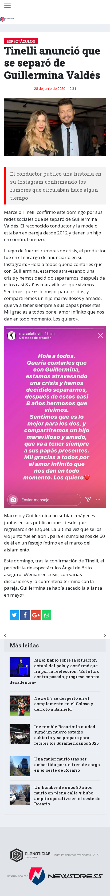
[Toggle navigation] (7, 5)
